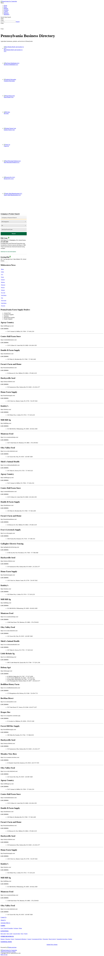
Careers (6, 11)
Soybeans (16, 928)
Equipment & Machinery (21, 939)
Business (3, 939)
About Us (3, 920)
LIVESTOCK (4, 931)
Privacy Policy (12, 951)
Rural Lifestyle (52, 939)
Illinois (2, 269)
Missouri (3, 287)
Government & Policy (37, 939)
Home (5, 5)
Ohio (2, 297)
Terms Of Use (4, 951)
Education (7, 939)
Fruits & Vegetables (8, 928)
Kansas (2, 277)
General (29, 939)
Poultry (26, 933)
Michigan (3, 282)
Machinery (6, 14)
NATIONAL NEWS (6, 941)
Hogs (22, 933)
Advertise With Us (5, 923)
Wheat (20, 928)
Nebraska (3, 290)
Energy (12, 939)
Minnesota (3, 284)
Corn (2, 928)
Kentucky (3, 279)
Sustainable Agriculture (62, 939)
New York (3, 292)
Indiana (2, 271)
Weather (70, 939)
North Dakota (3, 295)
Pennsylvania (3, 300)
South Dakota (3, 303)
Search (18, 21)
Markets (6, 8)
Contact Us (3, 917)
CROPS (3, 925)
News (5, 7)
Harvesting (45, 939)
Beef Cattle (3, 933)
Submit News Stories (52, 944)
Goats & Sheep (16, 933)
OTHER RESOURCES (7, 936)
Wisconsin (3, 305)
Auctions (6, 10)
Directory (6, 13)
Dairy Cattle (9, 933)
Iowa (2, 274)
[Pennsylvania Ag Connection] (9, 1)
